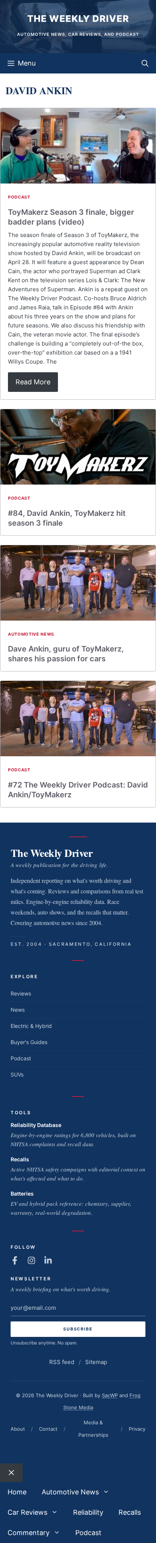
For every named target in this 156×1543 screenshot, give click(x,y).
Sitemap (96, 1362)
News (18, 1009)
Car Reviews (27, 1512)
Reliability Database (36, 1125)
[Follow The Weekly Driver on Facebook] (15, 1260)
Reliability (88, 1512)
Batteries (22, 1193)
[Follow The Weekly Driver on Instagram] (31, 1260)
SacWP (110, 1395)
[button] (145, 63)
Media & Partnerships (93, 1428)
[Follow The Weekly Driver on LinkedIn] (48, 1260)
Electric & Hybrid (31, 1026)
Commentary (29, 1533)
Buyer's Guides (29, 1042)
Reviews (21, 993)
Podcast (19, 197)
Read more (33, 382)
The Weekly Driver (78, 18)
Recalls (20, 1159)
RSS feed (61, 1362)
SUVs (17, 1074)
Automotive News (31, 634)
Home (17, 1492)
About (18, 1429)
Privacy (137, 1429)
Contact (48, 1429)
